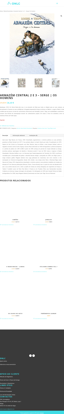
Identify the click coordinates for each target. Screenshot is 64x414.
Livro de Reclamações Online (7, 394)
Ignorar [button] (42, 413)
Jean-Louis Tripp (46, 128)
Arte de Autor (20, 128)
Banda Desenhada (8, 11)
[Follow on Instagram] (33, 355)
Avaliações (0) (33, 135)
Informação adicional (19, 135)
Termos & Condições (5, 388)
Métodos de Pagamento (6, 376)
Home (1, 11)
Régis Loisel (53, 128)
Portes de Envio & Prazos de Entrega (10, 380)
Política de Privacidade (6, 391)
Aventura (40, 128)
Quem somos (3, 361)
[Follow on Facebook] (30, 355)
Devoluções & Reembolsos (7, 383)
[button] (61, 16)
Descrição (5, 135)
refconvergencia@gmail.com (7, 409)
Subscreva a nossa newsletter (8, 364)
